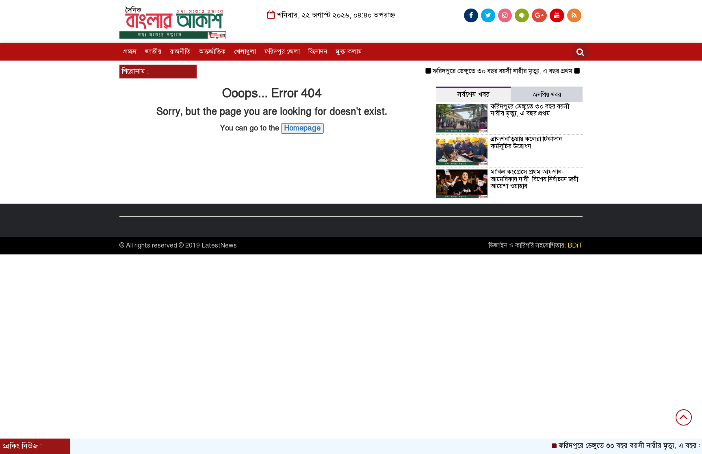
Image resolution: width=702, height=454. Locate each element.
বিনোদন (317, 52)
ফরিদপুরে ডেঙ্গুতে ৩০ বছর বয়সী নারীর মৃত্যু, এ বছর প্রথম (497, 71)
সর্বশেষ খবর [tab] (473, 94)
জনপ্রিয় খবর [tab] (547, 95)
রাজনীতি (180, 52)
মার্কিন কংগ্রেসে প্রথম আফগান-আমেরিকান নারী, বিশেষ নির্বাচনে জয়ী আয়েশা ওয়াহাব (534, 179)
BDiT (575, 245)
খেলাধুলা (245, 52)
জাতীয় (153, 52)
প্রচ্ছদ (130, 52)
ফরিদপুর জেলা (282, 52)
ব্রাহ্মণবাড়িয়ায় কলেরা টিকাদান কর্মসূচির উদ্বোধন (526, 142)
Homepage (302, 128)
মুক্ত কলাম (349, 52)
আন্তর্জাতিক (212, 52)
